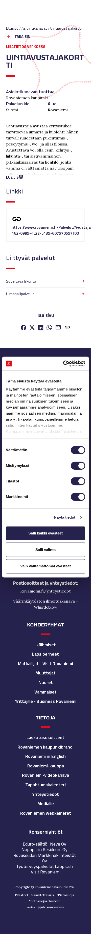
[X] (32, 328)
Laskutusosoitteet (45, 737)
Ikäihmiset (45, 644)
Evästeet (21, 895)
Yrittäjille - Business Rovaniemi (45, 701)
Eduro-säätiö (35, 844)
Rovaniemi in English (45, 756)
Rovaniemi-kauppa (45, 765)
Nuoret (45, 682)
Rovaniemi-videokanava (45, 775)
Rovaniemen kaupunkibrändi (45, 747)
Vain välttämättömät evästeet (45, 566)
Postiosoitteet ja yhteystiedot (45, 583)
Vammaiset (45, 692)
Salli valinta (45, 550)
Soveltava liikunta (21, 281)
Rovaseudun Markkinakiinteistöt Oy (44, 858)
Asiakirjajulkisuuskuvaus (45, 907)
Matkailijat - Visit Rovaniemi (45, 663)
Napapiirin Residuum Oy (44, 849)
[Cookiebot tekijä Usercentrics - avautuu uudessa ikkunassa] (64, 363)
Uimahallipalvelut (20, 294)
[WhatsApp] (49, 328)
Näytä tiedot (64, 517)
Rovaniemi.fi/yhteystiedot (45, 591)
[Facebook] (23, 328)
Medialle (45, 803)
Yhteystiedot (45, 794)
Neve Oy (58, 844)
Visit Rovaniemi (45, 871)
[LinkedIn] (40, 328)
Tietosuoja (65, 895)
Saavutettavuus (42, 895)
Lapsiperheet (45, 654)
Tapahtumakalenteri (45, 784)
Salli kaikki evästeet (45, 533)
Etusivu (12, 28)
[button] (45, 175)
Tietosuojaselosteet (44, 901)
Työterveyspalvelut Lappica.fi (44, 866)
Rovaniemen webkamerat (45, 813)
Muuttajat (45, 672)
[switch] (78, 466)
